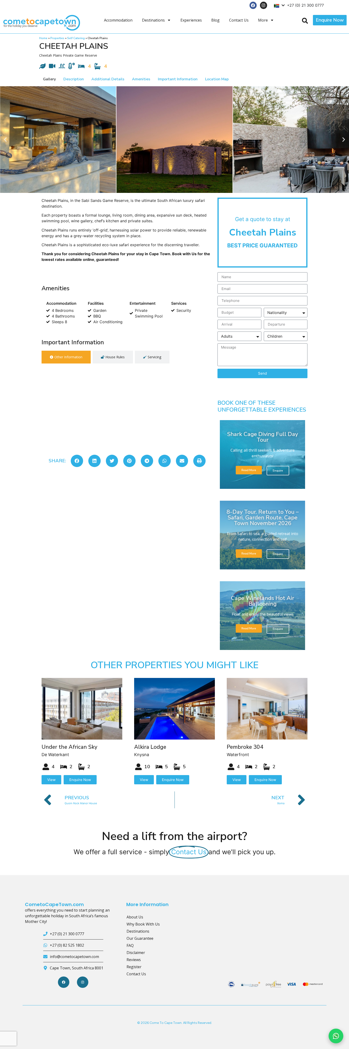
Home (43, 38)
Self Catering (76, 38)
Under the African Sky (69, 747)
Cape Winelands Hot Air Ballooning (262, 601)
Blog (215, 20)
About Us (135, 917)
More (263, 20)
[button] (5, 139)
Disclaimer (136, 952)
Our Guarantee (140, 938)
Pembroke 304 (245, 747)
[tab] (66, 357)
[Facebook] (253, 5)
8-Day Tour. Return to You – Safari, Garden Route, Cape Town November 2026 (262, 517)
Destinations (153, 20)
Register (134, 966)
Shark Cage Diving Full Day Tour (262, 437)
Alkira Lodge (150, 747)
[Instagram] (263, 5)
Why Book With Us (143, 924)
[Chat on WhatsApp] (336, 1036)
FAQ (130, 945)
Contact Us (239, 20)
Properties (57, 38)
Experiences (191, 20)
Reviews (134, 959)
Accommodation (118, 20)
